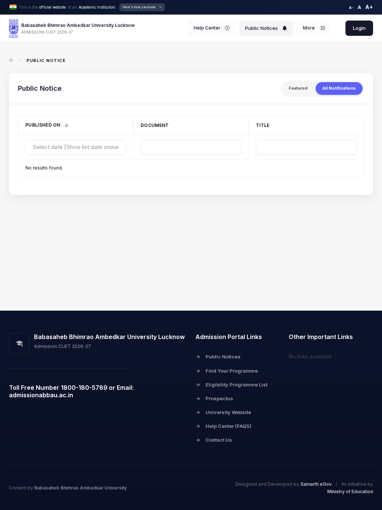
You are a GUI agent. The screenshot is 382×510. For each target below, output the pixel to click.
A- (351, 8)
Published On (42, 125)
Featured (298, 88)
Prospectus (214, 398)
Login (359, 28)
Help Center (207, 28)
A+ (369, 7)
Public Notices (261, 28)
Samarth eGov (316, 484)
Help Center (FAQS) (223, 426)
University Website (223, 412)
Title (263, 125)
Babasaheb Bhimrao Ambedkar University (80, 488)
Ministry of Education (350, 491)
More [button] (309, 28)
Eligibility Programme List (231, 385)
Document (155, 125)
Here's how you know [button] (139, 7)
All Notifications (339, 88)
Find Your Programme (226, 371)
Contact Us (213, 440)
